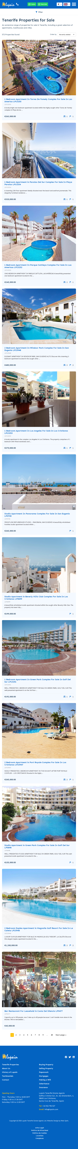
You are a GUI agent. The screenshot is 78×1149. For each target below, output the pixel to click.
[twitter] (69, 1057)
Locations (39, 1136)
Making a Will (45, 1080)
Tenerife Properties (10, 1065)
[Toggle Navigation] (74, 4)
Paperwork (43, 1072)
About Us (6, 1068)
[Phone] (17, 4)
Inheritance (44, 1084)
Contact (5, 1080)
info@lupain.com (51, 1109)
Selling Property (46, 1068)
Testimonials (7, 1076)
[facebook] (65, 1057)
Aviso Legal (39, 1128)
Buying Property (46, 1065)
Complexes (40, 1138)
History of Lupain (9, 1072)
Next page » (61, 1035)
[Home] (8, 4)
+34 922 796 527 (48, 1106)
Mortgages (43, 1076)
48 (52, 1035)
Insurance (43, 1087)
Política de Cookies (39, 1133)
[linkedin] (73, 1057)
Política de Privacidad (39, 1130)
